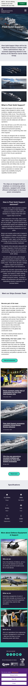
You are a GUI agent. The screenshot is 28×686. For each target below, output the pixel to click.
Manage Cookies (14, 675)
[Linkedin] (14, 654)
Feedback (22, 3)
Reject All (14, 679)
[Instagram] (20, 654)
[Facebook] (7, 654)
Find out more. (15, 672)
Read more (14, 474)
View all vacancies (9, 360)
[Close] (26, 670)
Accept (14, 683)
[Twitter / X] (11, 654)
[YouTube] (17, 654)
